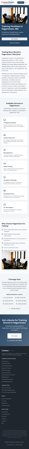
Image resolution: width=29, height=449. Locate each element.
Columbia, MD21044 (9, 300)
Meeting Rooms (5, 377)
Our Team (4, 401)
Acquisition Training (6, 368)
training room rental (7, 64)
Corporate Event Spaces (7, 379)
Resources (4, 416)
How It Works (5, 412)
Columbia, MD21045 (22, 300)
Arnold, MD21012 (9, 297)
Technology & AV (6, 414)
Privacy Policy (10, 444)
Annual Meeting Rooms (7, 381)
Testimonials (4, 403)
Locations (4, 418)
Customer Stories (6, 405)
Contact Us (4, 421)
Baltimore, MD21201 (21, 297)
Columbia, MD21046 (9, 303)
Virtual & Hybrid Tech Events (8, 374)
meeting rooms (6, 66)
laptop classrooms (19, 64)
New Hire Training (6, 370)
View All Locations (14, 43)
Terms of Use (19, 444)
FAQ (3, 423)
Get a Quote (20, 2)
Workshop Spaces (6, 363)
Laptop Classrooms (6, 372)
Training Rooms (5, 361)
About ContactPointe (6, 398)
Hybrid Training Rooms (7, 365)
